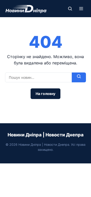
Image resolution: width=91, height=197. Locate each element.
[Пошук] (70, 8)
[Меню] (81, 8)
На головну (45, 93)
